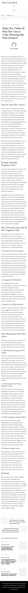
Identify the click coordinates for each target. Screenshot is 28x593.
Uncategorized (15, 24)
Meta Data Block (9, 2)
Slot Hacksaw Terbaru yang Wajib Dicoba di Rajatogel (9, 574)
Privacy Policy (14, 589)
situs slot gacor (16, 122)
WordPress (22, 587)
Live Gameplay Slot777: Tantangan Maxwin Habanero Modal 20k (7, 548)
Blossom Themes (7, 587)
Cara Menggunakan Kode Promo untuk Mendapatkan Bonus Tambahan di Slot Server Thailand (9, 562)
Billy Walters (14, 48)
